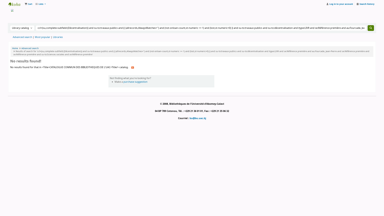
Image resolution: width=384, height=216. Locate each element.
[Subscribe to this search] (132, 67)
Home (15, 48)
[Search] (371, 28)
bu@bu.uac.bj (198, 118)
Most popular (42, 37)
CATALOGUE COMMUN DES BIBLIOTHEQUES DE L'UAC (15, 4)
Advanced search (22, 37)
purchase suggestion (135, 82)
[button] (28, 4)
